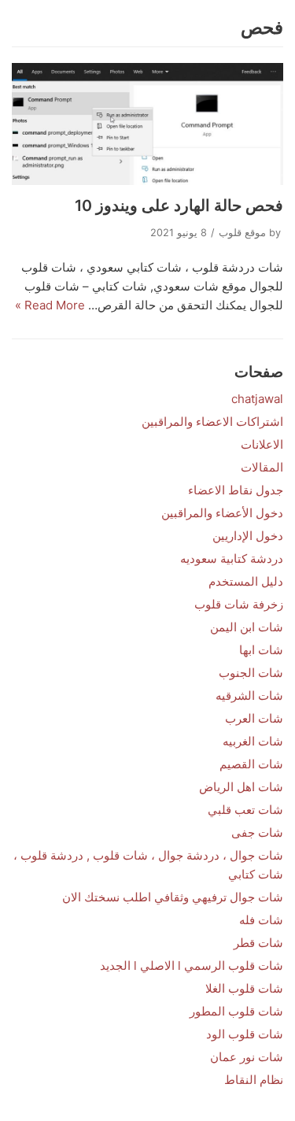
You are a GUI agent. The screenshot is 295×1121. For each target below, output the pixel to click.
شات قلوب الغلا (244, 988)
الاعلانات (262, 444)
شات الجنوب (251, 672)
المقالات (262, 467)
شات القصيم (251, 764)
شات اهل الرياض (241, 786)
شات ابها (261, 649)
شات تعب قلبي (245, 809)
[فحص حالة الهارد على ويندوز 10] (147, 124)
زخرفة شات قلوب (238, 604)
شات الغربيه (253, 741)
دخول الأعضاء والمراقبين (222, 512)
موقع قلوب (242, 233)
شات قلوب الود (244, 1034)
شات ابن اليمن (246, 627)
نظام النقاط (253, 1079)
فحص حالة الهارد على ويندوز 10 (179, 205)
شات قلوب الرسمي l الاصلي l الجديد (191, 965)
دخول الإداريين (247, 535)
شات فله (261, 919)
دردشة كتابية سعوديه (231, 558)
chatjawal (257, 398)
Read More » (50, 305)
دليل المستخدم (245, 581)
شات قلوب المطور (236, 1011)
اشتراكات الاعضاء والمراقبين (212, 421)
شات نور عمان (246, 1056)
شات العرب (254, 718)
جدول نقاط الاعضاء (235, 490)
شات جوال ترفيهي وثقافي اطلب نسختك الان (172, 897)
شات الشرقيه (249, 695)
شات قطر (258, 942)
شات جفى (257, 832)
